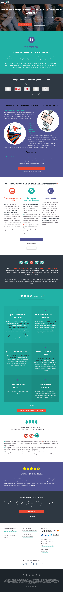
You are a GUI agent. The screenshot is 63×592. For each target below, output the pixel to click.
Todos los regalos (28, 536)
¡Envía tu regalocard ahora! (31, 168)
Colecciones (26, 539)
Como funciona (13, 530)
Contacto (44, 543)
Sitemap (44, 554)
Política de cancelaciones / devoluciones (48, 548)
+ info (31, 248)
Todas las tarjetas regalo (30, 530)
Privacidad (45, 551)
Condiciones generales (48, 545)
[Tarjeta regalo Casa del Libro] (27, 89)
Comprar (25, 24)
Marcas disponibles (9, 535)
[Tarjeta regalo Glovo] (46, 89)
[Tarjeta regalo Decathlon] (55, 89)
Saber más (31, 516)
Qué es (6, 530)
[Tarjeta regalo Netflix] (9, 89)
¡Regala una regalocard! (31, 240)
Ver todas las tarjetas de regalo (31, 94)
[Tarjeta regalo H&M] (18, 89)
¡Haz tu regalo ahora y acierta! (31, 410)
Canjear (39, 24)
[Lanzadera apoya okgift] (31, 565)
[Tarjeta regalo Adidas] (36, 89)
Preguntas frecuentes (47, 541)
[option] (9, 89)
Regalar (32, 511)
